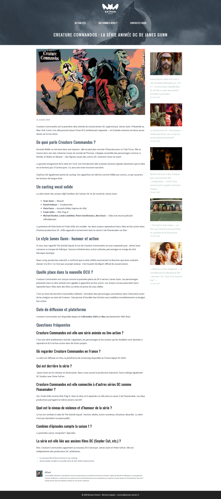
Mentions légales (108, 495)
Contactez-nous (138, 23)
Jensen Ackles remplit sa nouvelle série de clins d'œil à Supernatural (66, 461)
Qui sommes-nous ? (107, 23)
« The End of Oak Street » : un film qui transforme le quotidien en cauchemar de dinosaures (165, 229)
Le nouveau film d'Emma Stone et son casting (58, 458)
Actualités (80, 23)
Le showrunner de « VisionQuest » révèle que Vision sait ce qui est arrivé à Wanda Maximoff (166, 134)
